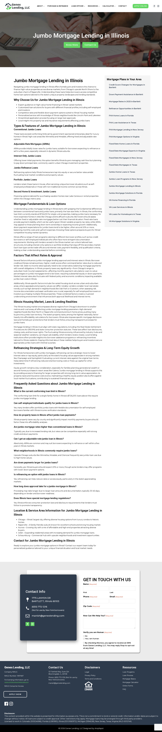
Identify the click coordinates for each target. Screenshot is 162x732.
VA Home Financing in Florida (122, 200)
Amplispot (99, 728)
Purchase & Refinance (57, 6)
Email (116, 597)
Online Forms (128, 686)
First (85, 592)
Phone (90, 597)
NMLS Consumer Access (14, 686)
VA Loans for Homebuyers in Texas (125, 214)
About (40, 6)
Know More (72, 45)
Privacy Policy (90, 675)
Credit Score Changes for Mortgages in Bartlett (127, 86)
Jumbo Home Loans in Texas (122, 172)
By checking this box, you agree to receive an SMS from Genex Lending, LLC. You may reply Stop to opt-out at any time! (108, 645)
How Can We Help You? (98, 616)
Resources (93, 6)
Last (111, 592)
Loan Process (128, 675)
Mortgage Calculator (130, 682)
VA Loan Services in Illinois (121, 207)
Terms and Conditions (93, 679)
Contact (122, 6)
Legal (87, 672)
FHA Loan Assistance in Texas (122, 123)
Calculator (108, 6)
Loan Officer (77, 6)
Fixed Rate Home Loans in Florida (124, 144)
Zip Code (91, 606)
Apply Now (15, 694)
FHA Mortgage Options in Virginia (124, 137)
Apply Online (140, 6)
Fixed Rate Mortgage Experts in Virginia (127, 151)
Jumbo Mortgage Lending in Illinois (125, 186)
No (86, 636)
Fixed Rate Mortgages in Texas (123, 165)
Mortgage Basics (129, 679)
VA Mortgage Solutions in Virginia (124, 221)
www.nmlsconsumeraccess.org (16, 682)
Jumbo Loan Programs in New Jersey (126, 179)
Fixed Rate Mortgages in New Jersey (125, 158)
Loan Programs (128, 672)
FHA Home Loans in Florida (121, 116)
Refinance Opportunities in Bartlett (125, 109)
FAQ (124, 689)
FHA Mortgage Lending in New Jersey (126, 130)
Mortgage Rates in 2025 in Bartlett (124, 101)
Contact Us (90, 45)
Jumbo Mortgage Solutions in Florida (125, 193)
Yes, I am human (92, 639)
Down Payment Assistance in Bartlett (126, 94)
